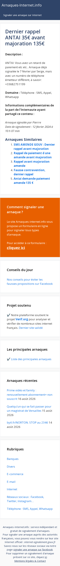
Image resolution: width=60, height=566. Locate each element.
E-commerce (15, 474)
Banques (12, 459)
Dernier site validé (31, 328)
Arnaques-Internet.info (22, 5)
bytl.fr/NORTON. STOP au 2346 (27, 422)
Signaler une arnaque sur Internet (22, 15)
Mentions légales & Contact (30, 560)
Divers (11, 466)
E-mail (11, 482)
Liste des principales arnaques (31, 359)
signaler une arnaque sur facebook (33, 549)
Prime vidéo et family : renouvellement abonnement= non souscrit (29, 394)
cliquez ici (16, 247)
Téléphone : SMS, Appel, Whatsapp (30, 509)
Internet (12, 489)
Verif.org (22, 319)
